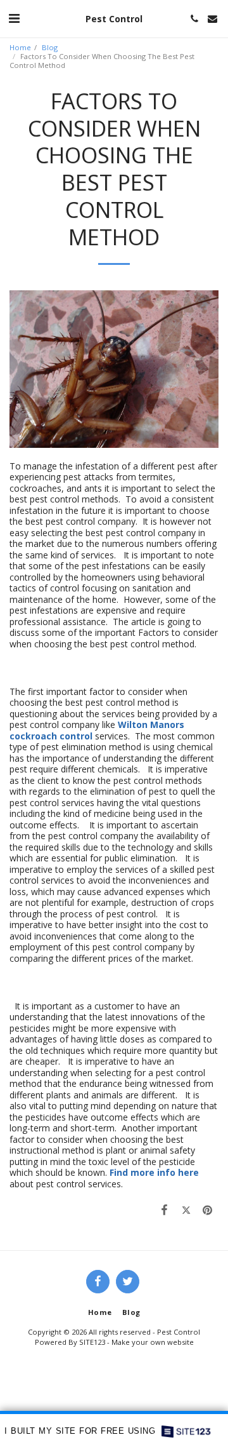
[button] (14, 18)
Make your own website (152, 1342)
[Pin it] (207, 1209)
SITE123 (92, 1342)
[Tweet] (186, 1209)
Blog (50, 47)
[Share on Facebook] (164, 1209)
